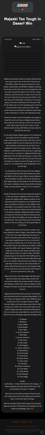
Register (16, 422)
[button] (22, 9)
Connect (24, 422)
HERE (32, 409)
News (30, 422)
